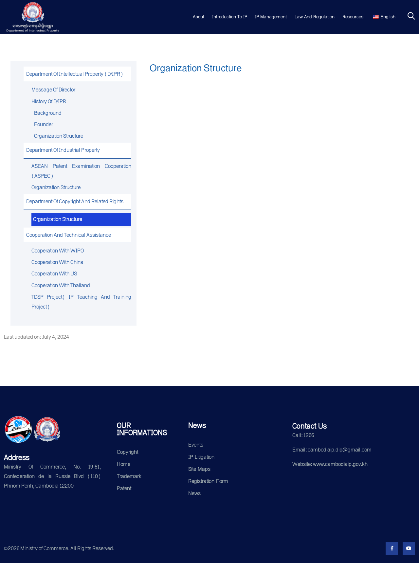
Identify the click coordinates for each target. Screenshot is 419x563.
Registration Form (208, 481)
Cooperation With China (57, 262)
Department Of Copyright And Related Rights (74, 201)
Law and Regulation (315, 17)
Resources (352, 17)
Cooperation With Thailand (60, 285)
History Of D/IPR (48, 101)
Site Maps (199, 469)
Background (48, 113)
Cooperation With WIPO (57, 250)
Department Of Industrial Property (63, 150)
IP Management (271, 17)
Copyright (127, 452)
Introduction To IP (229, 17)
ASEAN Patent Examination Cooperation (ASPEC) (81, 171)
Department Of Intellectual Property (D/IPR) (74, 74)
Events (195, 445)
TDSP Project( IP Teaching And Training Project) (81, 302)
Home (123, 464)
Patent (124, 488)
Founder (43, 124)
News (194, 493)
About (198, 17)
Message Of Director (53, 89)
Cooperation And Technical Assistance (68, 235)
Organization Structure (58, 136)
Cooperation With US (54, 273)
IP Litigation (201, 457)
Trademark (129, 476)
